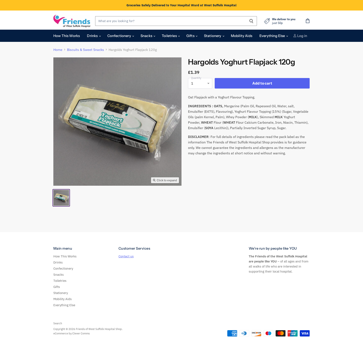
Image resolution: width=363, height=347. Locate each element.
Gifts (190, 36)
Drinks (92, 36)
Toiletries (170, 36)
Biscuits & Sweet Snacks (85, 50)
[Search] (251, 21)
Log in (302, 36)
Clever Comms (81, 333)
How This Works (66, 36)
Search (57, 323)
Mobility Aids (241, 36)
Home (57, 50)
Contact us (126, 256)
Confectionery (119, 36)
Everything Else (272, 36)
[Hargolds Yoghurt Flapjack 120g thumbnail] (61, 197)
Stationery (213, 36)
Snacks (147, 36)
